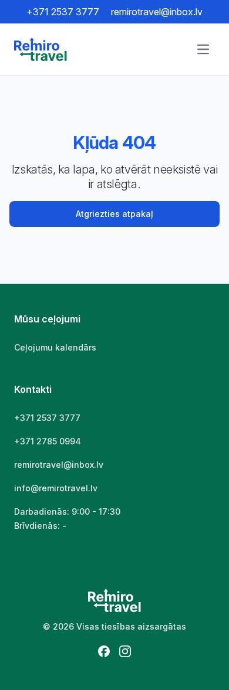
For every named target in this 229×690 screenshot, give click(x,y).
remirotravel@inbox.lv (157, 12)
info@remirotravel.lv (55, 488)
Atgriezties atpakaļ (114, 214)
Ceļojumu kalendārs (55, 347)
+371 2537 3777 (62, 12)
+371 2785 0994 (47, 441)
